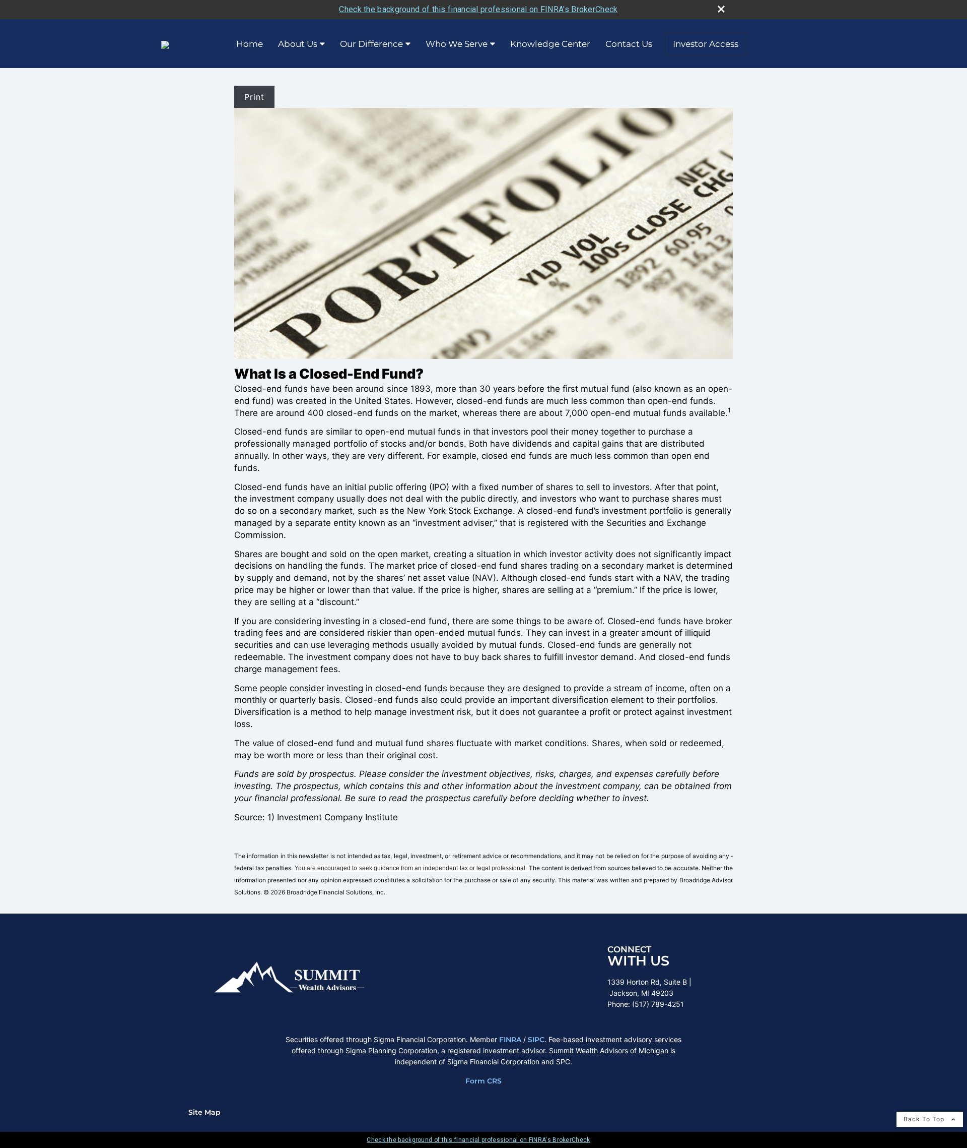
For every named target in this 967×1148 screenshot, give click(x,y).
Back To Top (925, 1119)
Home (249, 44)
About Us (297, 44)
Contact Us (628, 44)
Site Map (204, 1112)
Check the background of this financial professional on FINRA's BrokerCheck (478, 9)
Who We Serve (457, 44)
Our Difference (371, 44)
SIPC (536, 1039)
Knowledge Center (550, 44)
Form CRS (483, 1080)
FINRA (510, 1039)
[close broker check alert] (721, 9)
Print (254, 97)
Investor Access (705, 44)
